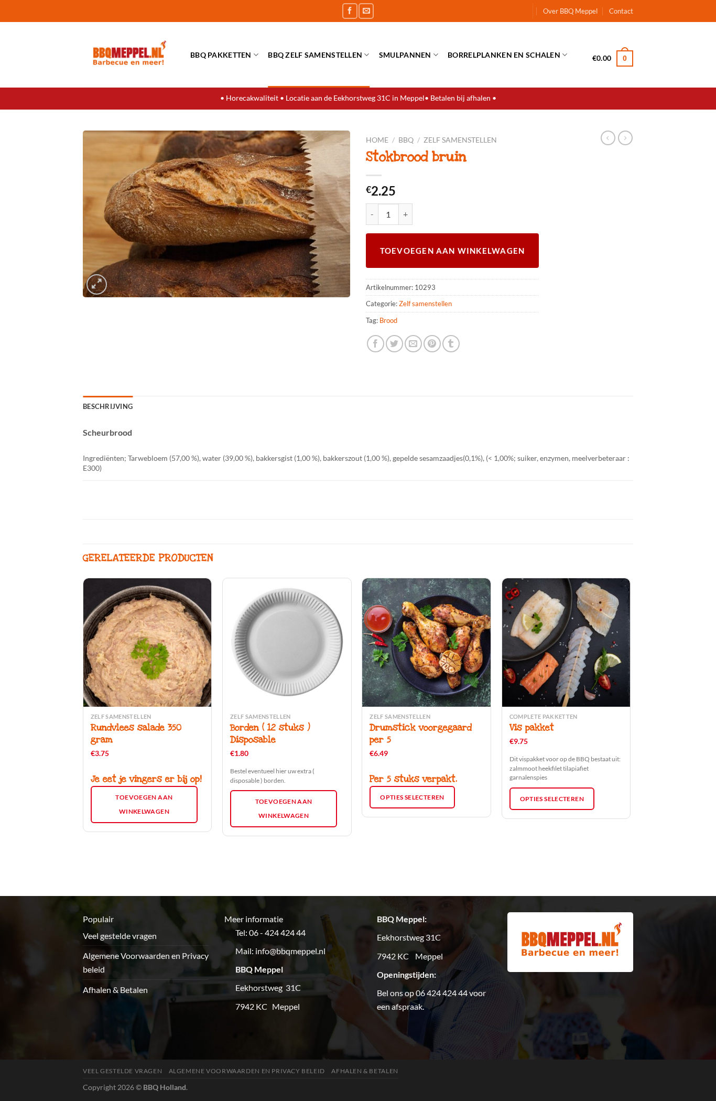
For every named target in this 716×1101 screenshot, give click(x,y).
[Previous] (83, 736)
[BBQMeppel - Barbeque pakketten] (129, 55)
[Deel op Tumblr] (451, 343)
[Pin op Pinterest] (432, 343)
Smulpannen (405, 54)
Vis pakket (531, 727)
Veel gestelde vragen (120, 936)
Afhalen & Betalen (115, 990)
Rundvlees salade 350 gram (136, 734)
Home (377, 140)
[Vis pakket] (566, 642)
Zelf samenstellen (460, 140)
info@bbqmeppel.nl (290, 951)
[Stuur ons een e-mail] (366, 10)
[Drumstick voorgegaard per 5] (426, 642)
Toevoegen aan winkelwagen (452, 250)
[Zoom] (96, 284)
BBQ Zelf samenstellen (315, 54)
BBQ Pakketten (221, 54)
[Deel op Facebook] (375, 343)
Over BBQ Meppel (570, 11)
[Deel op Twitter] (394, 343)
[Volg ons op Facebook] (349, 10)
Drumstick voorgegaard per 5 (421, 734)
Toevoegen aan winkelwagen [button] (143, 804)
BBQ (406, 140)
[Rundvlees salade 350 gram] (147, 642)
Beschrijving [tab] (108, 406)
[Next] (630, 736)
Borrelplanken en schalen (504, 54)
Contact (621, 11)
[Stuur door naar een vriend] (413, 343)
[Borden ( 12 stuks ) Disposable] (287, 642)
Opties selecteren (412, 797)
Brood (388, 320)
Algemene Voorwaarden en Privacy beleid (146, 962)
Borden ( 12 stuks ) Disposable (270, 734)
